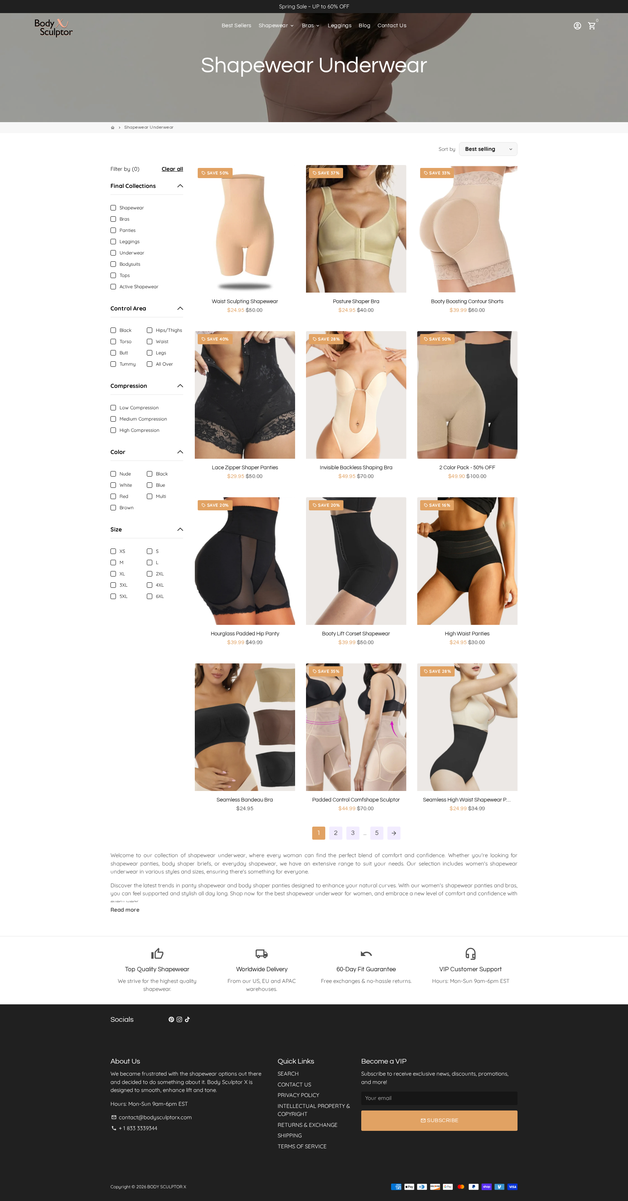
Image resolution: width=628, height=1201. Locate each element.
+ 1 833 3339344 (134, 1128)
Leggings (339, 25)
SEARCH (288, 1073)
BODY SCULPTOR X (166, 1186)
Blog (364, 25)
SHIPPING (290, 1135)
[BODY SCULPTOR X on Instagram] (179, 1019)
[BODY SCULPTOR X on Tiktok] (187, 1019)
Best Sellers (236, 25)
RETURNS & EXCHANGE (308, 1124)
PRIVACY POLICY (298, 1095)
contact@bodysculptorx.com (151, 1117)
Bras (311, 25)
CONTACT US (294, 1084)
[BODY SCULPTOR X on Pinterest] (171, 1019)
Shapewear (277, 25)
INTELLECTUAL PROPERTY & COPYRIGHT (314, 1110)
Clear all (172, 168)
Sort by (447, 149)
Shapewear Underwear (149, 127)
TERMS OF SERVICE (302, 1146)
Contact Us (392, 25)
